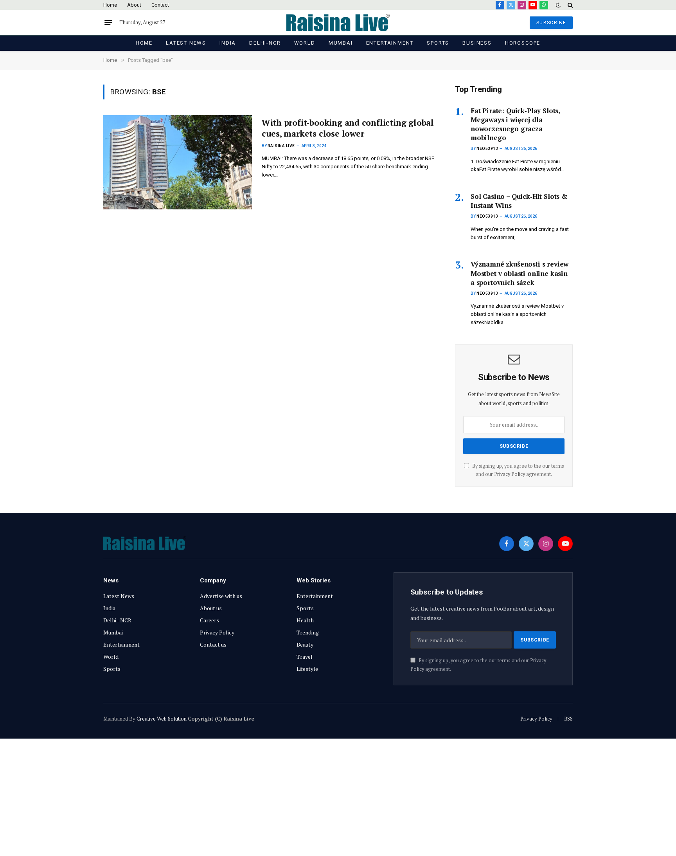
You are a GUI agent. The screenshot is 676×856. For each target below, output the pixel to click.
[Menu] (108, 22)
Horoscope (522, 43)
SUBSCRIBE (551, 22)
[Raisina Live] (338, 22)
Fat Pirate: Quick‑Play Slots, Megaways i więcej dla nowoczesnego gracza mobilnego (515, 124)
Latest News (186, 43)
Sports (438, 43)
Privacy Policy (509, 474)
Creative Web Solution (162, 718)
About (134, 5)
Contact (160, 5)
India (227, 43)
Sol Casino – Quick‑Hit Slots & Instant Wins (519, 201)
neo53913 (487, 148)
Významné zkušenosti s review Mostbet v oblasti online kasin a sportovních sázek (519, 273)
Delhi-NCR (264, 43)
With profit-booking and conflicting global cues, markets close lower (348, 128)
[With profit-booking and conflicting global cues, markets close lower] (177, 162)
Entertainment (390, 43)
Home (110, 5)
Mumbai (341, 43)
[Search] (569, 5)
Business (477, 43)
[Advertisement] (338, 797)
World (304, 43)
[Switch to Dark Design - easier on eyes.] (558, 5)
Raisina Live (281, 146)
